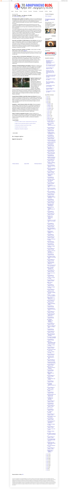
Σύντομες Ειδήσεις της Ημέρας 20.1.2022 (51, 249)
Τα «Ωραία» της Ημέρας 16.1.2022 (51, 287)
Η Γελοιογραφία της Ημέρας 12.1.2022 (50, 329)
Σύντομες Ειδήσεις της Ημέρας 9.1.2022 (51, 365)
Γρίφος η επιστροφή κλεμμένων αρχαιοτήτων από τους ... (51, 124)
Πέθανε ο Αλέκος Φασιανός (50, 283)
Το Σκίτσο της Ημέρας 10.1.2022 (50, 352)
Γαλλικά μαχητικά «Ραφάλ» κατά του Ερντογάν (50, 232)
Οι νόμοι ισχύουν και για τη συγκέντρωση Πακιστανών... (51, 421)
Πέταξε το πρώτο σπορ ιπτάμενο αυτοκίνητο (51, 153)
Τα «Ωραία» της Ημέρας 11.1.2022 (51, 345)
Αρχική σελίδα (26, 163)
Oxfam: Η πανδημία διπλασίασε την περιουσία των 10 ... (51, 268)
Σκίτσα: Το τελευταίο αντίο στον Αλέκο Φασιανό (51, 265)
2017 (47, 459)
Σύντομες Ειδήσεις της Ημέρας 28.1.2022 (51, 160)
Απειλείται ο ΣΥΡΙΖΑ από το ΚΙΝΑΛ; (51, 239)
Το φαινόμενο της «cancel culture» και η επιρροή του (51, 221)
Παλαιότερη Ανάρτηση (38, 163)
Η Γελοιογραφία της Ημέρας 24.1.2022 (50, 200)
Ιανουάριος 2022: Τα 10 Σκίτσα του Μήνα (51, 121)
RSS (22, 474)
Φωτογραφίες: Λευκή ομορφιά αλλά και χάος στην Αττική (51, 197)
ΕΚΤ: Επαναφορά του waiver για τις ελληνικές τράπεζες (51, 65)
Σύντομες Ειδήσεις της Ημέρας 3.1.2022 (51, 427)
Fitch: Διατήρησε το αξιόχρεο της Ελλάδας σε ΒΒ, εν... (51, 303)
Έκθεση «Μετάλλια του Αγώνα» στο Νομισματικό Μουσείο (51, 298)
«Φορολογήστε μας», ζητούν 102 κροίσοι (50, 242)
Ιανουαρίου (49, 119)
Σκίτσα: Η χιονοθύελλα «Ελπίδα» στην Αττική (51, 192)
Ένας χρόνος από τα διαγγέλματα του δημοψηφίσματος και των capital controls (50, 61)
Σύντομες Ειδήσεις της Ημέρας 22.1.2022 (51, 226)
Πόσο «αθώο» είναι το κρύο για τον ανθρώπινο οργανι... (51, 148)
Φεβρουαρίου (49, 118)
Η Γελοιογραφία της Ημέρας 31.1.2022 (50, 130)
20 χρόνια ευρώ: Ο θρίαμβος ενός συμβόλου (50, 451)
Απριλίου (48, 115)
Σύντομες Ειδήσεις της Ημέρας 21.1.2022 (51, 237)
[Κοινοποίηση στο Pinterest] (17, 133)
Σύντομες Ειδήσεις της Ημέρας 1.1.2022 (51, 448)
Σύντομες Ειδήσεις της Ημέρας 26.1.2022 (51, 183)
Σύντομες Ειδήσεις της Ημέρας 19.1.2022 (51, 260)
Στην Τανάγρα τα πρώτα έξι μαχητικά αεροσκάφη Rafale (51, 257)
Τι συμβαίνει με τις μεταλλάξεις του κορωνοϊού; (50, 398)
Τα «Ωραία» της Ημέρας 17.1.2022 (51, 278)
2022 (47, 102)
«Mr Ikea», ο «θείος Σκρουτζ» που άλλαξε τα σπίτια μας (51, 162)
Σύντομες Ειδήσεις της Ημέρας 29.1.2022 (51, 151)
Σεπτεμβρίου (49, 108)
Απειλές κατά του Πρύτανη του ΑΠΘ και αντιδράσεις (51, 367)
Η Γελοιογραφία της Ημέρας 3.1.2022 (50, 419)
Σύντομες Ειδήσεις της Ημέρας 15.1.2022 (51, 301)
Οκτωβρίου (49, 106)
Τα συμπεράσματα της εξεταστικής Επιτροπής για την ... (51, 309)
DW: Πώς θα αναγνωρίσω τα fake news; (51, 350)
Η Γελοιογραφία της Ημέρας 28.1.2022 (50, 155)
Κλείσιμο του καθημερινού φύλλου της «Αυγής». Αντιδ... (51, 326)
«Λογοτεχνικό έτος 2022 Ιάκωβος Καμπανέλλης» (51, 362)
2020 (47, 455)
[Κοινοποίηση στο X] (15, 133)
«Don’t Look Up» (50, 407)
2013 (47, 465)
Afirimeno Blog (16, 16)
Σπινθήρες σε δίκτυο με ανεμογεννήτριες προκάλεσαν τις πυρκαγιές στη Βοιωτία (25, 123)
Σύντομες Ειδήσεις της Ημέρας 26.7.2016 (50, 68)
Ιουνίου (48, 112)
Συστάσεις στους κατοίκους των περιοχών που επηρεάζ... (50, 217)
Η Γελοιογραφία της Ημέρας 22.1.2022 (50, 224)
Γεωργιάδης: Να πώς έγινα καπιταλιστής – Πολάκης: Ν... (51, 262)
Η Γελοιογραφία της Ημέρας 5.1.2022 (50, 403)
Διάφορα (50, 11)
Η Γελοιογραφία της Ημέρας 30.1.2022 (50, 136)
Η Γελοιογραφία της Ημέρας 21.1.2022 (50, 235)
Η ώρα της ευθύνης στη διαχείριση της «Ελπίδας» (51, 174)
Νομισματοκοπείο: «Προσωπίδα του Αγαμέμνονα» (21, 128)
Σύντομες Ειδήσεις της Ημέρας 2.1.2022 (51, 437)
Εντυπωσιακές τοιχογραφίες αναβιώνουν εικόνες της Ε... (51, 384)
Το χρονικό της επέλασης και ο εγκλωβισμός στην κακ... (51, 189)
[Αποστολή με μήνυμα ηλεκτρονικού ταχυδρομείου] (13, 133)
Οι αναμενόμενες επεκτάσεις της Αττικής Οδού (51, 186)
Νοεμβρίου (49, 105)
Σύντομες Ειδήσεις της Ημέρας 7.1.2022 (51, 388)
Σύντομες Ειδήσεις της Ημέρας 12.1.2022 (51, 332)
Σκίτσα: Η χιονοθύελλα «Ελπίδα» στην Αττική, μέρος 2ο (51, 166)
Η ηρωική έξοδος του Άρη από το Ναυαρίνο (50, 86)
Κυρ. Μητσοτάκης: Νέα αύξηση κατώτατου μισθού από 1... (51, 314)
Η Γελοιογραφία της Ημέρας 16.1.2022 (50, 285)
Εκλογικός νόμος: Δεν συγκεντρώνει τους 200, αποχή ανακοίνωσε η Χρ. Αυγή (50, 72)
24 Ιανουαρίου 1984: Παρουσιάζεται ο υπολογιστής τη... (50, 205)
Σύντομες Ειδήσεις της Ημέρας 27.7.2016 (50, 89)
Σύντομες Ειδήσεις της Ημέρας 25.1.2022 (51, 194)
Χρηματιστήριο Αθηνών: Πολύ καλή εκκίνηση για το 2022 (51, 229)
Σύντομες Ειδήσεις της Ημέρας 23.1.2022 (51, 214)
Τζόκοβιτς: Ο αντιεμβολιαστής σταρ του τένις (51, 378)
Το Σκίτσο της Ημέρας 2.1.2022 (50, 431)
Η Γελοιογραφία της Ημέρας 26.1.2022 (50, 177)
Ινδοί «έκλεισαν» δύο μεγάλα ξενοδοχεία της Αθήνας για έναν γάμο (51, 76)
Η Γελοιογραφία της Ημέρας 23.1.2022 (50, 212)
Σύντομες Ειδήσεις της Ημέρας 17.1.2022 (51, 280)
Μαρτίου (48, 116)
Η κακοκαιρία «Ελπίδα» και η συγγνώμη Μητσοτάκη (51, 180)
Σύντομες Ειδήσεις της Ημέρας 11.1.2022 (51, 347)
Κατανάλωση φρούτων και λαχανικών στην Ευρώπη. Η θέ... (51, 395)
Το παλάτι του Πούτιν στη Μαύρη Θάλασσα (51, 143)
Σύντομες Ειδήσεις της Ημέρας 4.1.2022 (51, 414)
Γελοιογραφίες (41, 11)
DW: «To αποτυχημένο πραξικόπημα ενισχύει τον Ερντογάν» (50, 82)
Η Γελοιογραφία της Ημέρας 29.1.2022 (50, 145)
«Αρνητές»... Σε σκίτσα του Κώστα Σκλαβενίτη (51, 295)
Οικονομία (16, 11)
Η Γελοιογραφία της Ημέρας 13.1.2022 (50, 317)
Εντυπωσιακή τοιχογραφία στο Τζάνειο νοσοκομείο (51, 337)
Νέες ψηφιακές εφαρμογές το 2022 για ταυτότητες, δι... (51, 434)
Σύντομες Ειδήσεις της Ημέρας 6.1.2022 (51, 401)
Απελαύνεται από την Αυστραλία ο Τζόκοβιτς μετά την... (51, 292)
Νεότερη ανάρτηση (15, 163)
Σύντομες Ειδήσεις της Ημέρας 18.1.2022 (51, 271)
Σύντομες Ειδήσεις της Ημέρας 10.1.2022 (51, 354)
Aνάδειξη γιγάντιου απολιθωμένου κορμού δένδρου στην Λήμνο (23, 125)
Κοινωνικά (25, 11)
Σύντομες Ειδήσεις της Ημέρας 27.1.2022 (51, 172)
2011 (47, 468)
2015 (47, 462)
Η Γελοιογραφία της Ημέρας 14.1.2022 (50, 306)
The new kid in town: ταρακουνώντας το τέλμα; (50, 357)
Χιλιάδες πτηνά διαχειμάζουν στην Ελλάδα (50, 373)
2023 (47, 101)
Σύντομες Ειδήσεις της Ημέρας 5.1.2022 (51, 406)
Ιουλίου (48, 111)
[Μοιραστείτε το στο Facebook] (16, 133)
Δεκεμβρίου (49, 103)
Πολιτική (21, 11)
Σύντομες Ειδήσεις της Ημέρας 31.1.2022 (51, 128)
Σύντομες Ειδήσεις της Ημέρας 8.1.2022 (51, 376)
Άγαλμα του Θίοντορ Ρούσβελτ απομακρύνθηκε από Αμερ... (51, 208)
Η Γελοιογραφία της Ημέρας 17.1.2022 (50, 276)
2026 (47, 96)
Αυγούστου (49, 109)
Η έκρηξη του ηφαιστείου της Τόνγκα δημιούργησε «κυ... (51, 251)
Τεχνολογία (30, 11)
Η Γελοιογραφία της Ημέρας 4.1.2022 (50, 410)
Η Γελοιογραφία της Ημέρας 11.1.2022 (50, 340)
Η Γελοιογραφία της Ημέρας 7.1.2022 (50, 381)
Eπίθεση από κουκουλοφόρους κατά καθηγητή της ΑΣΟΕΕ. (51, 342)
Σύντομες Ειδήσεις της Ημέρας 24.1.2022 (51, 202)
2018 (47, 458)
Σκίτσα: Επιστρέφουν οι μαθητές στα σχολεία (51, 360)
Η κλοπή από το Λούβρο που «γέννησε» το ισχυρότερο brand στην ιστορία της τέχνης (26, 121)
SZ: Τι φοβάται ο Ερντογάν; (49, 412)
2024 (47, 99)
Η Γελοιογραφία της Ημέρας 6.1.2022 (50, 392)
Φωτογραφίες (35, 11)
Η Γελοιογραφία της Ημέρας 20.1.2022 (50, 244)
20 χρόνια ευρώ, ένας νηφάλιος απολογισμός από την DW (51, 443)
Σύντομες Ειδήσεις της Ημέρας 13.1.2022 (51, 324)
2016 (47, 461)
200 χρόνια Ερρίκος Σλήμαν (50, 390)
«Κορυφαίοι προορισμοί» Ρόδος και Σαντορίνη (51, 158)
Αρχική (12, 11)
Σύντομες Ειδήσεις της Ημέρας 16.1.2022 (51, 290)
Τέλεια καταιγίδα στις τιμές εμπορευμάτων (51, 417)
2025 (47, 98)
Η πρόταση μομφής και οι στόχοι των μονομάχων (51, 140)
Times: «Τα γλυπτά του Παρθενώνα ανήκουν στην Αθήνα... (51, 334)
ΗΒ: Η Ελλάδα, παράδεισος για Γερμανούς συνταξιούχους (50, 320)
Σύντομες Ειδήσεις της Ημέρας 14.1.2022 (51, 312)
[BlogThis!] (14, 133)
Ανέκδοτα (46, 11)
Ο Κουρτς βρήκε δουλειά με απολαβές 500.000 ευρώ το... (51, 440)
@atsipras (25, 50)
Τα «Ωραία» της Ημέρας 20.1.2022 (51, 246)
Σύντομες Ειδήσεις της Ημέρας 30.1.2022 (51, 138)
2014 (47, 464)
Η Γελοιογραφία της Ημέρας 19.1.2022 (50, 254)
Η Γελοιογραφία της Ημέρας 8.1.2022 (50, 370)
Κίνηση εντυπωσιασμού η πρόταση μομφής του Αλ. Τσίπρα (51, 169)
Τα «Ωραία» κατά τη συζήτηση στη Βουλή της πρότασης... (51, 133)
